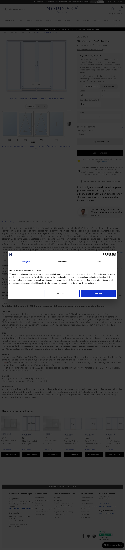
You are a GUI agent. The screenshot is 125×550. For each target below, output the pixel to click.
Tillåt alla (98, 293)
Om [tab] (99, 262)
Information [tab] (62, 262)
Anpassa (60, 293)
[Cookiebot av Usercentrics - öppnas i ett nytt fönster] (105, 254)
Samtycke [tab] (26, 262)
